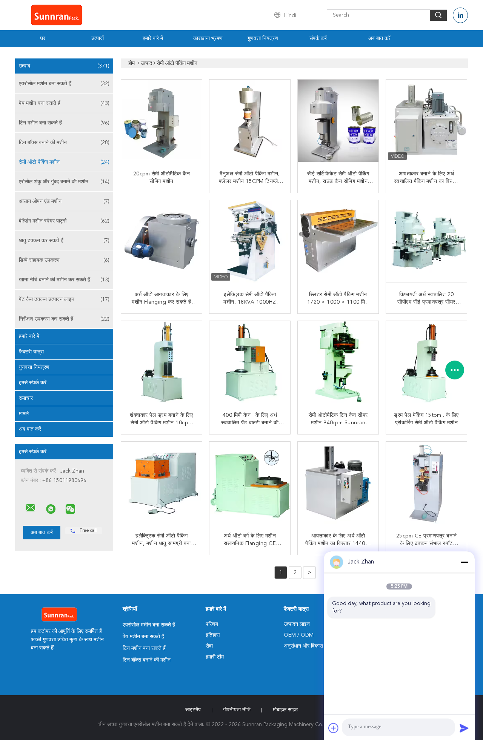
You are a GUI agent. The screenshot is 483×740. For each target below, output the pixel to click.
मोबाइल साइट (285, 709)
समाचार (26, 398)
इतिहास (213, 635)
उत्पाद (64, 66)
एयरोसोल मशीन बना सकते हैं (64, 83)
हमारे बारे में (153, 38)
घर (42, 38)
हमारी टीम (215, 657)
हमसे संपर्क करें (32, 382)
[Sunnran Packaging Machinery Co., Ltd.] (30, 508)
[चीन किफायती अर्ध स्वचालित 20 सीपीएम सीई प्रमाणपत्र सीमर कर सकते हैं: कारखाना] (427, 241)
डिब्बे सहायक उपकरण (64, 260)
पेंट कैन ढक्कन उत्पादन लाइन (64, 299)
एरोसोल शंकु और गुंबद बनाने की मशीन (64, 181)
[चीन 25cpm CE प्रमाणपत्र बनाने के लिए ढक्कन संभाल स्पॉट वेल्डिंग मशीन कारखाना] (427, 483)
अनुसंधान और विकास (303, 646)
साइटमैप (193, 709)
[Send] (464, 728)
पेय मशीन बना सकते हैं (64, 103)
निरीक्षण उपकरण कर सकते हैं (64, 319)
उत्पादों (97, 38)
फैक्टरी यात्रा (31, 352)
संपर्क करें (318, 38)
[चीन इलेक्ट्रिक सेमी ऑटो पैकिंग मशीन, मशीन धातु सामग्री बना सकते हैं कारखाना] (162, 483)
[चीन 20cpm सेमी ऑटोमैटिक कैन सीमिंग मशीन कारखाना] (162, 121)
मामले (24, 413)
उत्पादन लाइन (297, 624)
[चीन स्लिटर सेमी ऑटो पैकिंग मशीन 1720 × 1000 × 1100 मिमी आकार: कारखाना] (339, 241)
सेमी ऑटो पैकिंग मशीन (64, 162)
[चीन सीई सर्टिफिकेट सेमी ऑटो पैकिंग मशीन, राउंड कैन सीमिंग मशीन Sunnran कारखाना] (339, 121)
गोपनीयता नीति (237, 709)
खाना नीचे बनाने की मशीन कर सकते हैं (64, 279)
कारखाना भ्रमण (208, 38)
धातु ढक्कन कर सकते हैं (64, 240)
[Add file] (333, 728)
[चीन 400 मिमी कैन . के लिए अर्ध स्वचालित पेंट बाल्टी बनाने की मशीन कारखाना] (250, 362)
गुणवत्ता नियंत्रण (263, 38)
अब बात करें (379, 38)
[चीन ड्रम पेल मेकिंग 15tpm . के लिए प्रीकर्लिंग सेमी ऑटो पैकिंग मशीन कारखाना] (427, 362)
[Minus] (464, 562)
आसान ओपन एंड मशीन (64, 201)
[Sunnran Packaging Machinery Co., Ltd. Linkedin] (460, 15)
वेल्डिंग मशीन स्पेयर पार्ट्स (64, 221)
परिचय (212, 624)
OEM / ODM (299, 635)
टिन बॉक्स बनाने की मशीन (64, 142)
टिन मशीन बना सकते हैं (64, 123)
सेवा (209, 646)
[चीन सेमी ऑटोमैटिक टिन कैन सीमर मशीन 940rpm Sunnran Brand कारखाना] (339, 362)
